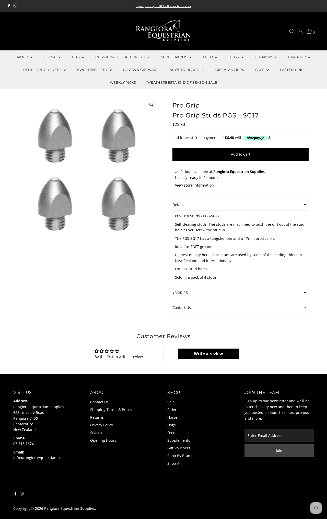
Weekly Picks (123, 82)
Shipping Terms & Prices (111, 409)
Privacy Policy (101, 425)
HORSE (50, 57)
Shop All (174, 463)
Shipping (180, 292)
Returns (97, 417)
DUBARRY (264, 57)
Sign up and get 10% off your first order (163, 6)
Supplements (178, 440)
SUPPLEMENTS (174, 57)
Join (279, 450)
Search (96, 432)
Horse (172, 417)
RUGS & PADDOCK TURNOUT (120, 57)
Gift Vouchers (178, 448)
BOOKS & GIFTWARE (141, 70)
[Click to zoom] (151, 105)
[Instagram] (15, 6)
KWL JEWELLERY (92, 70)
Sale (170, 401)
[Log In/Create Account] (300, 31)
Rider (172, 409)
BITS (76, 57)
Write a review (208, 353)
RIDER (23, 57)
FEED (208, 57)
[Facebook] (9, 6)
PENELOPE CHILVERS (42, 70)
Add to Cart (240, 154)
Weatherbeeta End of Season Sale (182, 82)
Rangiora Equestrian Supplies (69, 508)
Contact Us (181, 307)
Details (178, 204)
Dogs (171, 425)
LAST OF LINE (292, 70)
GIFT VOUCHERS (229, 70)
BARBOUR (297, 57)
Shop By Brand (180, 455)
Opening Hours (103, 440)
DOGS (234, 57)
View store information (194, 185)
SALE (260, 70)
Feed (171, 432)
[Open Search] (291, 31)
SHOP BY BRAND (185, 70)
